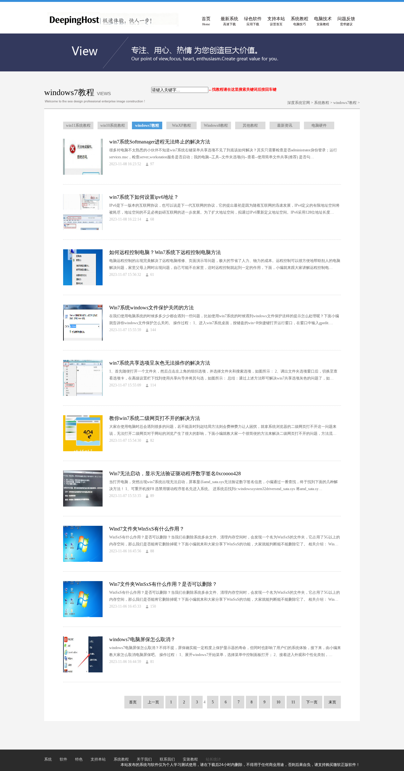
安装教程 (190, 759)
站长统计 (213, 759)
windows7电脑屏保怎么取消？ (142, 639)
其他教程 (250, 125)
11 (293, 702)
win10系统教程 (112, 125)
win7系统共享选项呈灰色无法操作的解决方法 (159, 363)
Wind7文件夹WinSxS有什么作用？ (146, 528)
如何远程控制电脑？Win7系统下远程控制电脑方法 (165, 252)
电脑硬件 (319, 125)
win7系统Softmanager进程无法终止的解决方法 (159, 141)
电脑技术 (323, 21)
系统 (48, 759)
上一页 (153, 702)
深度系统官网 (298, 102)
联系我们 (167, 759)
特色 (79, 759)
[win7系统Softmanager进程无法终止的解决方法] (83, 173)
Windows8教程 (216, 125)
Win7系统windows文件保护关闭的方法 (151, 307)
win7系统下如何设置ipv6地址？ (144, 197)
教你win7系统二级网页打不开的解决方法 (154, 418)
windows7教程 (345, 102)
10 (278, 702)
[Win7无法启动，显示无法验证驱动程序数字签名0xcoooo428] (83, 505)
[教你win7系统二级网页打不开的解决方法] (83, 450)
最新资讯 (284, 125)
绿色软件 (253, 21)
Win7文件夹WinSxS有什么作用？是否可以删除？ (163, 584)
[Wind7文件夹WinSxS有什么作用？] (83, 560)
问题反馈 (346, 21)
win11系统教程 (78, 125)
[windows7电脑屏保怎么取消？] (83, 671)
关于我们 (144, 759)
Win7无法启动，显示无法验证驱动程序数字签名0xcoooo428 (175, 473)
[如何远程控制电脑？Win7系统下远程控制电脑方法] (83, 284)
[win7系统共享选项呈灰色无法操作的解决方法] (83, 394)
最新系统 (229, 21)
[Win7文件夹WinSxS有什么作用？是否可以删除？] (83, 616)
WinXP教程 (181, 125)
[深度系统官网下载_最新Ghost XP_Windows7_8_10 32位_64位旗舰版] (113, 25)
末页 (332, 702)
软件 (63, 759)
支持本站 (276, 21)
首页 (206, 21)
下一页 (312, 702)
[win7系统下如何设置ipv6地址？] (83, 229)
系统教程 (299, 21)
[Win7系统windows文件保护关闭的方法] (83, 339)
